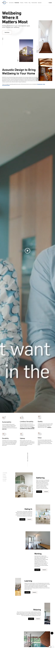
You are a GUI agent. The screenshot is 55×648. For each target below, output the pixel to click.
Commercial (11, 2)
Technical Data (34, 2)
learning (5, 477)
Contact (50, 2)
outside (4, 480)
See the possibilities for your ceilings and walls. (27, 428)
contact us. (49, 427)
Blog (29, 2)
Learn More (39, 491)
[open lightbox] (27, 251)
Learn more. (4, 429)
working (4, 476)
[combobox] (51, 647)
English (50, 646)
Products (21, 2)
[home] (5, 2)
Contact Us (46, 491)
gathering (5, 472)
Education (39, 2)
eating (4, 474)
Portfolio (26, 2)
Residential (17, 2)
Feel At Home (7, 32)
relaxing (5, 479)
